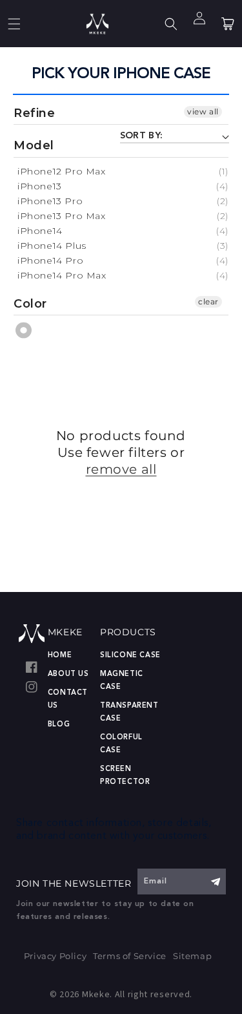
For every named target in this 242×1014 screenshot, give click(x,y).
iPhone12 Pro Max (61, 171)
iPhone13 (39, 186)
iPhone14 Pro (50, 260)
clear (208, 301)
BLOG (59, 724)
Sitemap (192, 956)
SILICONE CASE (130, 655)
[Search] (171, 24)
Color (30, 304)
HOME (60, 655)
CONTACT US (68, 700)
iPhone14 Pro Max (61, 275)
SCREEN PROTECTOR (125, 776)
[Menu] (14, 24)
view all (203, 111)
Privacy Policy (55, 956)
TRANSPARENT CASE (129, 712)
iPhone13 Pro (50, 201)
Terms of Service (129, 956)
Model (34, 145)
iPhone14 (40, 231)
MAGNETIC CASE (121, 681)
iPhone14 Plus (51, 245)
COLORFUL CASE (121, 744)
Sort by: (141, 135)
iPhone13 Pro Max (61, 216)
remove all (121, 469)
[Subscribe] (215, 881)
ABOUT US (68, 674)
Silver (24, 330)
